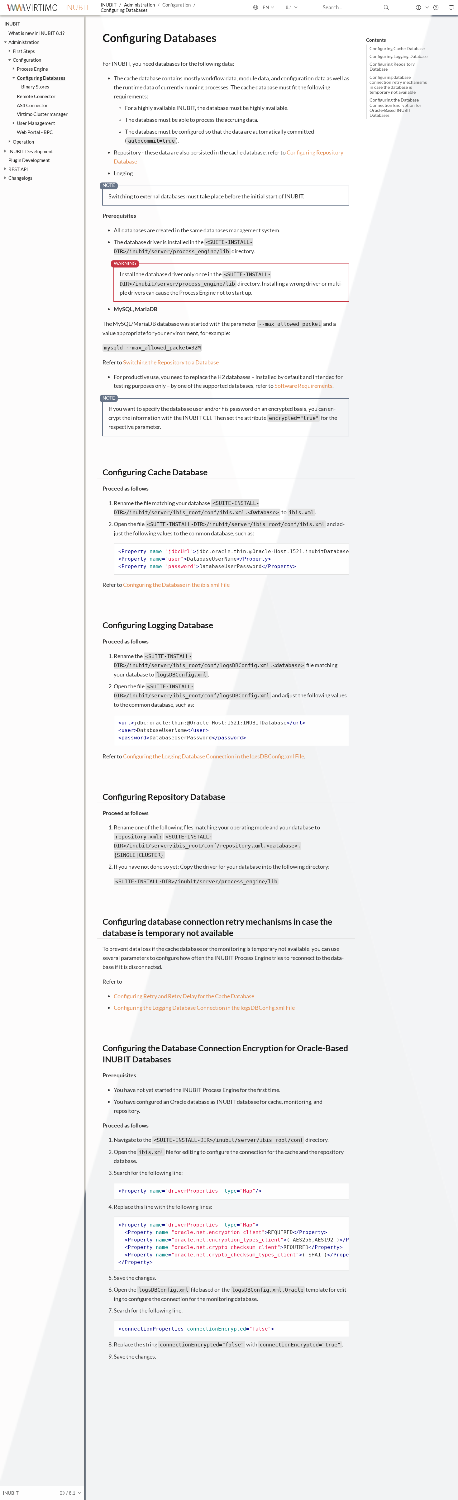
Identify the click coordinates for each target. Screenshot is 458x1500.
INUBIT (109, 4)
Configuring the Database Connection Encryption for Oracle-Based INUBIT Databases (396, 107)
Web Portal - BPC (35, 132)
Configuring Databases (124, 10)
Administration (139, 4)
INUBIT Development (30, 151)
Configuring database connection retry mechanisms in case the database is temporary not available (398, 85)
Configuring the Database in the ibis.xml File (176, 584)
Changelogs (20, 178)
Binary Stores (35, 87)
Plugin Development (29, 160)
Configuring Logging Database (398, 56)
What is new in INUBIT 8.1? (36, 33)
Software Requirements (303, 385)
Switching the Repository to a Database (171, 362)
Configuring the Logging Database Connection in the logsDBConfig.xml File (213, 756)
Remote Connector (36, 96)
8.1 (289, 7)
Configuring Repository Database (392, 67)
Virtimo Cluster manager (42, 114)
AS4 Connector (32, 105)
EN (265, 7)
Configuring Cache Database (397, 48)
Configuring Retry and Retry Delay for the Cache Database (184, 996)
